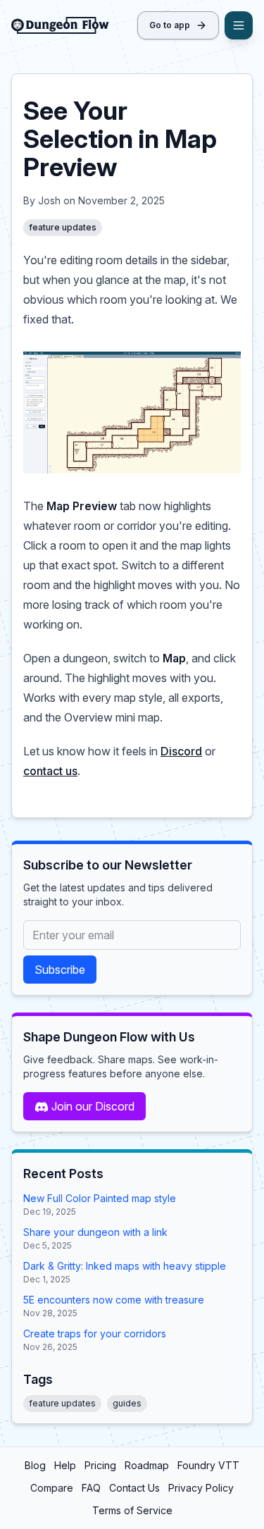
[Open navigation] (239, 25)
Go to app (169, 25)
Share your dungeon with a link (95, 1232)
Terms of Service (132, 1510)
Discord (181, 751)
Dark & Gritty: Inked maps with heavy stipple (124, 1266)
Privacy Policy (201, 1488)
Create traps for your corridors (94, 1333)
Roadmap (147, 1465)
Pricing (100, 1465)
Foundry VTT (208, 1465)
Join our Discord (92, 1106)
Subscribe (59, 969)
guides (127, 1403)
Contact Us (134, 1488)
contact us (50, 771)
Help (65, 1465)
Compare (51, 1488)
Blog (35, 1465)
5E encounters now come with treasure (113, 1300)
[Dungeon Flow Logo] (60, 25)
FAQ (91, 1488)
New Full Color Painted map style (99, 1198)
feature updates (62, 227)
